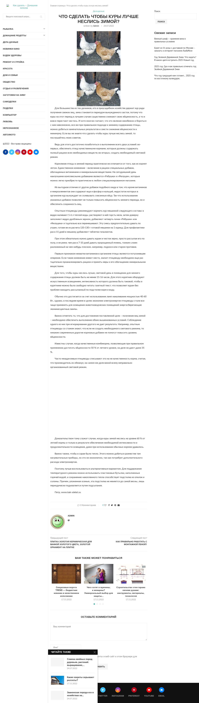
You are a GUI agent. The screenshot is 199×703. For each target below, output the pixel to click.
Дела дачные (10, 42)
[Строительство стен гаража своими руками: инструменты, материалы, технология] (131, 574)
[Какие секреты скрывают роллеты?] (57, 680)
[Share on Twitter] (112, 505)
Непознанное (11, 128)
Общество (9, 82)
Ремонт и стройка (13, 62)
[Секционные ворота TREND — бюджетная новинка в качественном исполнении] (66, 574)
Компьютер (9, 115)
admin (96, 26)
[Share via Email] (119, 505)
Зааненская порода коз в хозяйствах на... (80, 694)
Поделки (8, 108)
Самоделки (9, 101)
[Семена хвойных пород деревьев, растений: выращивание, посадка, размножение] (57, 662)
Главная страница (57, 6)
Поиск (157, 11)
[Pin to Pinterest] (115, 505)
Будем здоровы (12, 55)
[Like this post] (105, 505)
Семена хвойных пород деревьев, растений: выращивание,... (79, 662)
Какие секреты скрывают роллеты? (80, 678)
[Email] (36, 152)
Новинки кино (11, 49)
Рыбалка (8, 29)
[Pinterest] (24, 152)
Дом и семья (10, 75)
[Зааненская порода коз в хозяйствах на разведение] (57, 695)
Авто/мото (9, 134)
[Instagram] (17, 152)
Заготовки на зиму (14, 95)
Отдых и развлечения (16, 88)
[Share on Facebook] (109, 505)
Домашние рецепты (14, 35)
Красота (8, 68)
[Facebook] (5, 152)
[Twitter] (11, 152)
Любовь (7, 121)
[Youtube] (30, 152)
